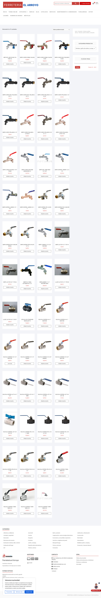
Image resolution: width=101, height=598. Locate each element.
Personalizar (9, 591)
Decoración (6, 537)
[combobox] (85, 48)
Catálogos (44, 11)
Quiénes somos (56, 566)
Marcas (32, 11)
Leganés (5, 15)
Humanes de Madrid (16, 15)
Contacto (54, 571)
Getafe (91, 11)
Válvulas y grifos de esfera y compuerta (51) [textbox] (86, 48)
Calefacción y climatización (83, 533)
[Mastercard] (28, 559)
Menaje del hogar (56, 542)
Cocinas (30, 535)
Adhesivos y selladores (8, 533)
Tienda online (13, 11)
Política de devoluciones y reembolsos (84, 560)
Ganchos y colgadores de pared (60, 540)
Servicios (53, 11)
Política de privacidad (81, 558)
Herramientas (80, 540)
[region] (19, 586)
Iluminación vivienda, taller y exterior (11, 542)
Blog (37, 11)
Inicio (5, 11)
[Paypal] (36, 559)
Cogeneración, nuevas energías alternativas (63, 535)
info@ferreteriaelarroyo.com (59, 564)
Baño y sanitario (56, 533)
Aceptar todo (29, 591)
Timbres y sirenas (32, 547)
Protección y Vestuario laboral (84, 545)
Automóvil (30, 533)
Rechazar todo (19, 591)
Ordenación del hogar (8, 545)
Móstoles (27, 15)
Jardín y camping (32, 542)
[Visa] (32, 559)
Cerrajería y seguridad (8, 535)
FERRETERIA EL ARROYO (72, 595)
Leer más (10, 363)
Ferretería (30, 540)
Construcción (80, 535)
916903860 (55, 561)
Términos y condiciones (81, 562)
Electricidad (80, 537)
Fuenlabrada (83, 11)
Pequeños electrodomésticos (34, 545)
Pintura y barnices (57, 545)
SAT (4, 547)
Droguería (30, 537)
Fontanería (80, 31)
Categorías (22, 11)
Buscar (75, 3)
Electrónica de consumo (8, 540)
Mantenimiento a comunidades (67, 11)
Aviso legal (78, 564)
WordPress (96, 595)
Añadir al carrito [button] (10, 64)
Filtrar (77, 67)
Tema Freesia (87, 595)
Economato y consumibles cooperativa (61, 537)
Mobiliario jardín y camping (83, 542)
